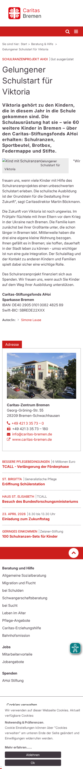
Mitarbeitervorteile (17, 654)
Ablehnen (33, 755)
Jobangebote (13, 661)
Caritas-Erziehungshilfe (21, 628)
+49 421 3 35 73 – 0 (28, 423)
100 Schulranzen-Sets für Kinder (30, 536)
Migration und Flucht (19, 583)
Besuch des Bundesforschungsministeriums (40, 501)
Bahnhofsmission (16, 635)
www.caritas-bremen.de (32, 439)
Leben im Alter (14, 613)
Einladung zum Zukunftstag (26, 519)
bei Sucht (9, 605)
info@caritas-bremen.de (32, 434)
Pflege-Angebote (16, 620)
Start (24, 44)
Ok (33, 763)
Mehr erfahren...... (18, 747)
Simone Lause (31, 320)
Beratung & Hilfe (42, 44)
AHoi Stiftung (13, 680)
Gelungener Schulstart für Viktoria (25, 49)
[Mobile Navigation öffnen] (76, 31)
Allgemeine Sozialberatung (24, 575)
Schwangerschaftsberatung (24, 598)
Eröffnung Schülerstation (23, 484)
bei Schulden (12, 590)
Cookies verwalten (22, 705)
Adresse (12, 344)
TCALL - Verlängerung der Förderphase (35, 466)
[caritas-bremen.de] (41, 13)
